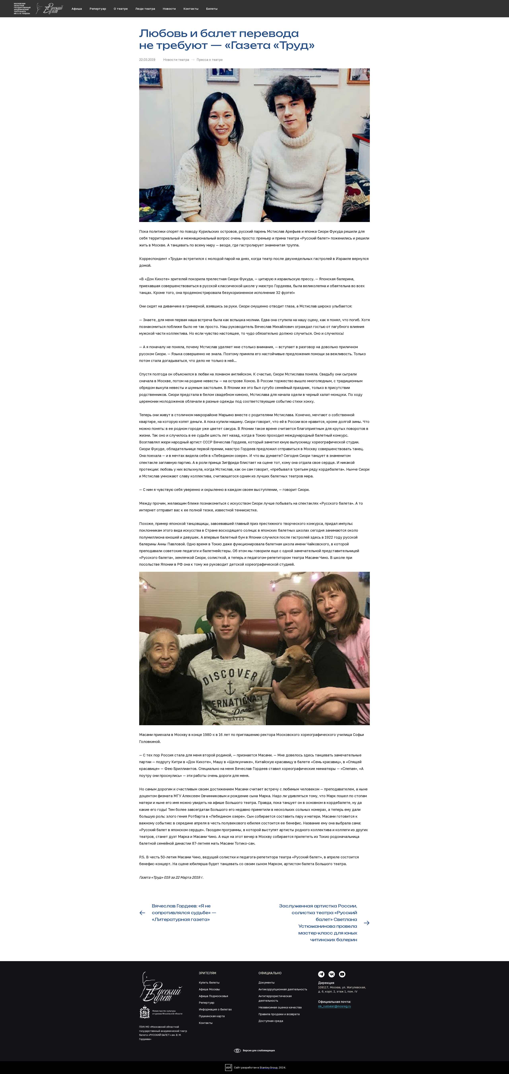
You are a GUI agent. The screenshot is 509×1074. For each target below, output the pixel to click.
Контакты (191, 8)
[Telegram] (321, 974)
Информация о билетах (215, 1009)
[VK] (331, 974)
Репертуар (98, 8)
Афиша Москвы (209, 989)
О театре (121, 8)
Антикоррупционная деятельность (282, 989)
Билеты (212, 8)
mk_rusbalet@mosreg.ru (334, 1006)
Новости (169, 8)
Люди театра (145, 8)
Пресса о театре (210, 60)
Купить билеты (209, 982)
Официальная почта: (334, 1002)
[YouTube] (342, 974)
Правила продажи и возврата (279, 1014)
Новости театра (176, 60)
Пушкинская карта (212, 1016)
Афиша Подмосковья (213, 996)
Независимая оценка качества (280, 1007)
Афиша (77, 8)
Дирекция (326, 983)
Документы (266, 982)
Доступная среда (270, 1021)
